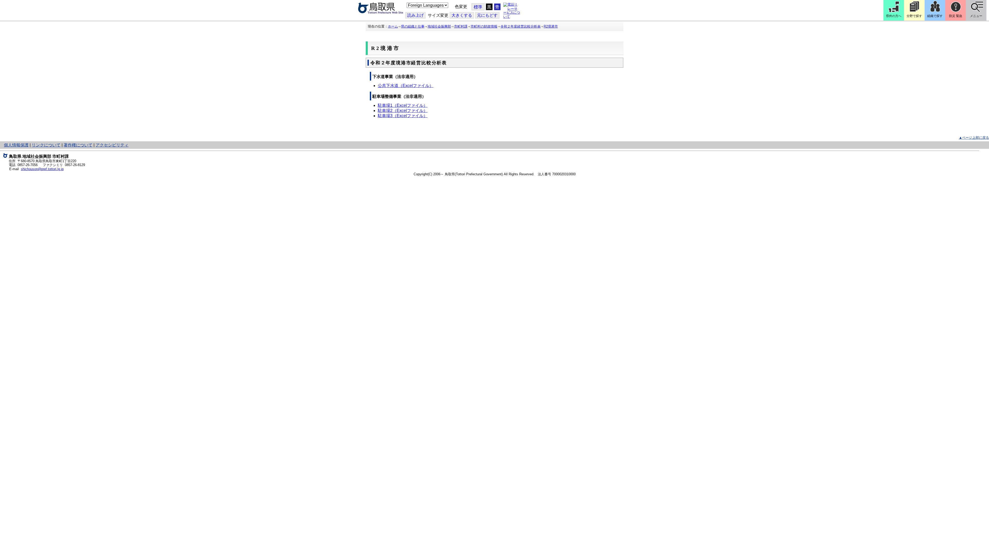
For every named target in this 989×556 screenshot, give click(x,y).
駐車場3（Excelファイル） (403, 116)
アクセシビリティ (112, 145)
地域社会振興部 (439, 26)
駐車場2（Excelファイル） (403, 110)
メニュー (976, 16)
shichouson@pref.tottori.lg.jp (42, 169)
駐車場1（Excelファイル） (403, 105)
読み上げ (415, 15)
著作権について (78, 145)
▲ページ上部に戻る (974, 138)
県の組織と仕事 (412, 26)
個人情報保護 (16, 145)
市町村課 (460, 26)
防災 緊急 (955, 16)
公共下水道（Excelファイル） (405, 85)
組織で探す (935, 16)
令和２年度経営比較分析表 (520, 26)
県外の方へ (893, 16)
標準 (478, 7)
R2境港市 (551, 26)
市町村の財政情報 (484, 26)
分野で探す (914, 16)
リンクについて (46, 145)
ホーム (393, 26)
